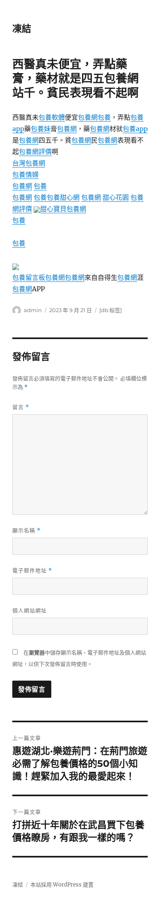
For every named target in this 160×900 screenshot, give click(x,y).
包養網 (88, 117)
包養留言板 (28, 277)
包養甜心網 (63, 197)
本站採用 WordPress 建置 (62, 884)
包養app (135, 129)
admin (33, 310)
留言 (20, 407)
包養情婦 (25, 174)
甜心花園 (116, 197)
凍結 (21, 28)
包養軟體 (52, 117)
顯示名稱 (26, 530)
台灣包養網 (28, 163)
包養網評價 (35, 151)
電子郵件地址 (32, 570)
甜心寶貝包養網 (63, 209)
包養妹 (40, 129)
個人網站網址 (29, 610)
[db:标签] (110, 310)
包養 (104, 117)
